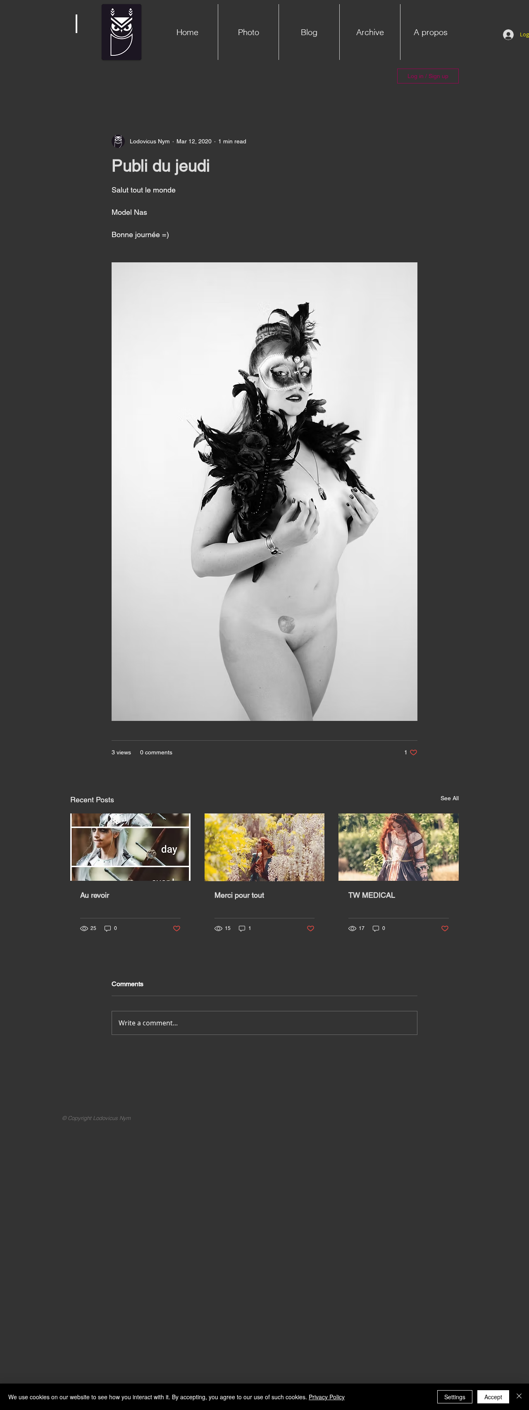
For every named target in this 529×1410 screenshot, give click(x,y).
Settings (454, 1397)
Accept (493, 1397)
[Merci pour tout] (265, 847)
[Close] (519, 1396)
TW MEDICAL (371, 895)
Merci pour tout (239, 895)
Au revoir (94, 895)
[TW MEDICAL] (398, 847)
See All (450, 798)
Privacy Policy (327, 1397)
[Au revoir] (130, 847)
